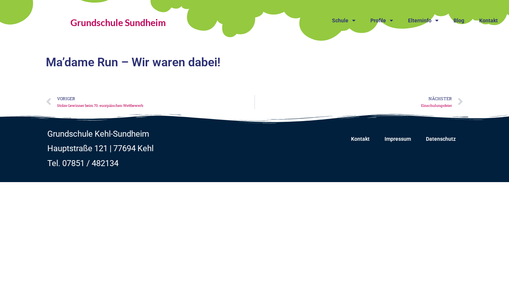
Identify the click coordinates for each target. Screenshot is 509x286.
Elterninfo (419, 20)
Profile (378, 20)
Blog (458, 20)
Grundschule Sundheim (118, 22)
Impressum (398, 139)
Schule (340, 20)
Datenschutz (441, 139)
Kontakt (488, 20)
